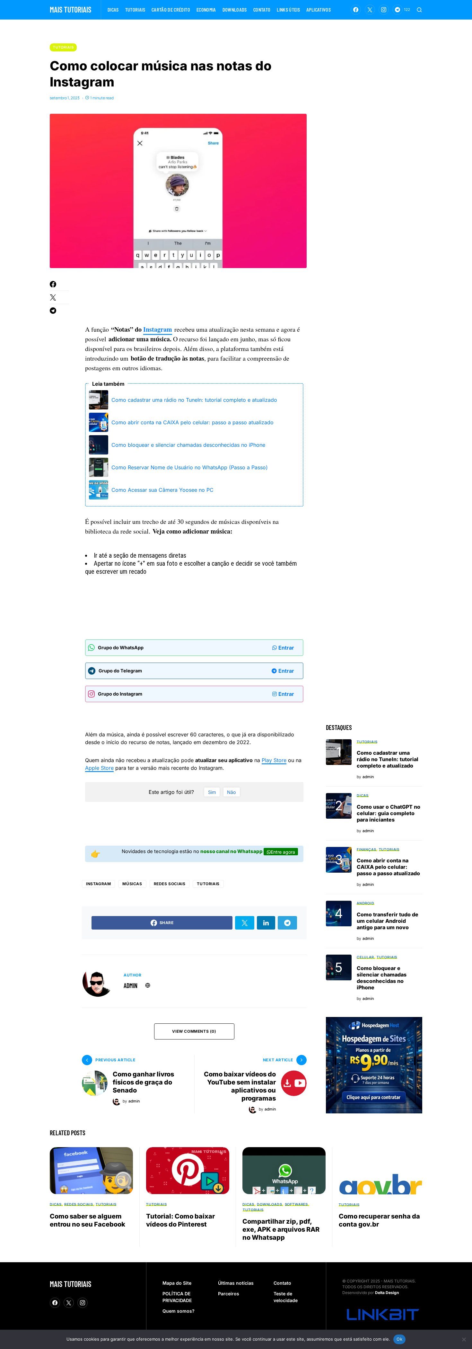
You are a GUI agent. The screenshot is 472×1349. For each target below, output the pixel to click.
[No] (464, 1339)
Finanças (366, 849)
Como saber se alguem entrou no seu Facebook (87, 1220)
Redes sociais (170, 883)
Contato (282, 1283)
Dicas (363, 795)
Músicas (132, 883)
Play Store (274, 760)
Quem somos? (178, 1311)
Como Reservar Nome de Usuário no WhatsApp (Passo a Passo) (189, 467)
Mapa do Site (176, 1283)
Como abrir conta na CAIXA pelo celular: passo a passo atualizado (192, 422)
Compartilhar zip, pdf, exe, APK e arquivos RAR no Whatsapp (280, 1229)
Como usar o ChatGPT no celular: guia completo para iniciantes (388, 813)
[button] (419, 10)
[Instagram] (384, 9)
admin (130, 985)
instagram (98, 883)
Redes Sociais (78, 1204)
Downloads (269, 1204)
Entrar (286, 647)
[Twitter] (370, 9)
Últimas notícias (236, 1283)
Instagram (157, 329)
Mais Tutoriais (70, 9)
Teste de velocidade (286, 1297)
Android (365, 903)
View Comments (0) (194, 1031)
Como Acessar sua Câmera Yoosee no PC (162, 490)
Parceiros (228, 1293)
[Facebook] (356, 9)
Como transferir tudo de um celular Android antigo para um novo (387, 921)
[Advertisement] (202, 297)
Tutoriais (63, 47)
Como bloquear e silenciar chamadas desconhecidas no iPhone (188, 445)
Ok (399, 1339)
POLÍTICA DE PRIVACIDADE (177, 1297)
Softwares (296, 1204)
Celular (365, 957)
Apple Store (99, 768)
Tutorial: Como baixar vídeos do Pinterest (180, 1220)
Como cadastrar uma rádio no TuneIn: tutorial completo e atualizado (194, 400)
